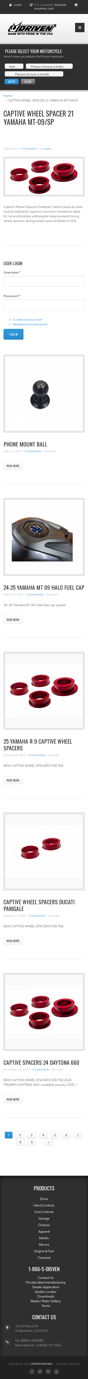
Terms (46, 1306)
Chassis (44, 1225)
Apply (11, 82)
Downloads (46, 1296)
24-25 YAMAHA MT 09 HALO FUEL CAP (44, 587)
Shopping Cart (44, 8)
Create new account (27, 319)
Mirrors (44, 1244)
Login (17, 5)
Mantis (44, 1238)
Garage (44, 1218)
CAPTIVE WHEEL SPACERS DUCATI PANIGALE (39, 905)
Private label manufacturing (45, 1282)
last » (63, 1142)
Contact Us (46, 1278)
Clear (27, 82)
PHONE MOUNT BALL (25, 444)
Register (60, 5)
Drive (44, 1199)
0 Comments (33, 451)
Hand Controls (44, 1205)
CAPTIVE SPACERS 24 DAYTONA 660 (41, 1062)
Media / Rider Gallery (46, 1301)
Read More (13, 466)
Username (12, 272)
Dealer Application (45, 1287)
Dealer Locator (46, 1292)
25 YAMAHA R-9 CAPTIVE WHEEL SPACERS (38, 744)
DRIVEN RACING (41, 1363)
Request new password (30, 324)
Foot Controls (44, 1212)
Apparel (44, 1231)
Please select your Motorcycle (33, 51)
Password (12, 296)
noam (47, 148)
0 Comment (29, 148)
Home (8, 96)
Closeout (44, 1257)
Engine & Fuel (44, 1251)
